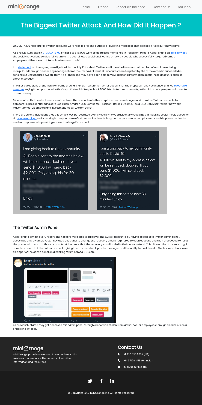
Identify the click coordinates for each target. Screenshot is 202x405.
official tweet (178, 53)
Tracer (103, 7)
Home (85, 7)
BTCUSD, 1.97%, (52, 53)
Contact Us (161, 7)
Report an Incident (130, 7)
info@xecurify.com (135, 367)
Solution (184, 7)
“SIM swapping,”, (27, 118)
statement (24, 67)
